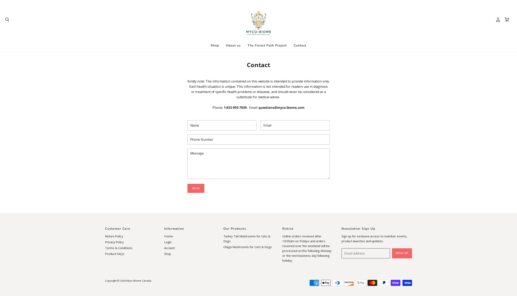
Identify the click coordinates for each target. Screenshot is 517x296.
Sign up (402, 253)
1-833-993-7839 (235, 107)
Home (168, 236)
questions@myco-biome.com (281, 107)
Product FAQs (114, 254)
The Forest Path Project (267, 45)
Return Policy (114, 236)
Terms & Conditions (118, 248)
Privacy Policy (114, 242)
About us (233, 45)
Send (196, 188)
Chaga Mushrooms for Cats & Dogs (247, 247)
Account (169, 248)
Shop (215, 45)
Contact (300, 45)
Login (168, 242)
